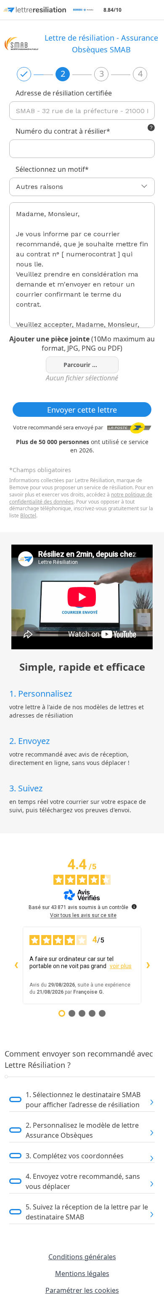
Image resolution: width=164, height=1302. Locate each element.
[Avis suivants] (148, 965)
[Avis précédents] (16, 965)
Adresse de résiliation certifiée (64, 93)
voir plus (121, 966)
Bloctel (28, 515)
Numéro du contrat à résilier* (63, 131)
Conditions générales (82, 1256)
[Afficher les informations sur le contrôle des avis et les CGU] (134, 906)
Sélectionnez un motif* (52, 169)
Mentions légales (82, 1273)
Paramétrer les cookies (82, 1290)
